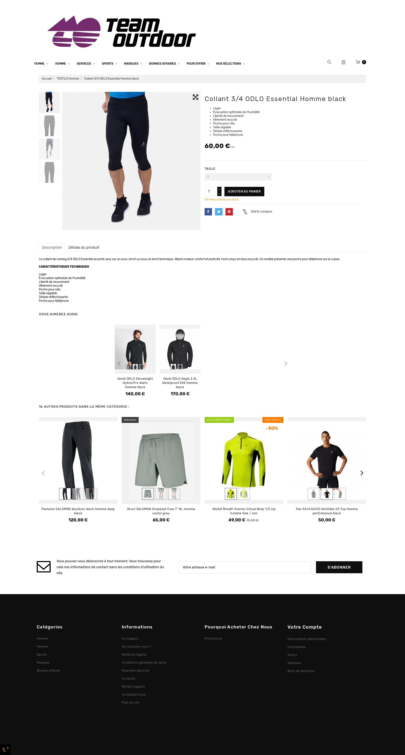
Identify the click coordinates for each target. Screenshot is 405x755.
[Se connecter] (344, 62)
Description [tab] (52, 247)
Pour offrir (196, 63)
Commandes (297, 647)
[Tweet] (218, 211)
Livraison (128, 678)
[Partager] (208, 211)
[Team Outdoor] (123, 31)
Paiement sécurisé (135, 670)
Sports (108, 63)
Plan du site (130, 702)
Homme (61, 63)
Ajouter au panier (244, 191)
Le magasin (130, 638)
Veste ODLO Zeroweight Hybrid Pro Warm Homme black (135, 383)
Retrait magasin (133, 686)
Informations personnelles (307, 639)
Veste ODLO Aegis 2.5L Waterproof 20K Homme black (180, 383)
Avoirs (292, 655)
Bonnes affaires (163, 63)
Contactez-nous (134, 694)
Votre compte (305, 627)
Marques (131, 63)
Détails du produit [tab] (83, 247)
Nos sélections (229, 63)
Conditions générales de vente (144, 662)
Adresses (294, 663)
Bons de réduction (301, 671)
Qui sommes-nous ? (136, 646)
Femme (39, 63)
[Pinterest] (229, 211)
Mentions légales (134, 654)
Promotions (213, 638)
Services (84, 63)
